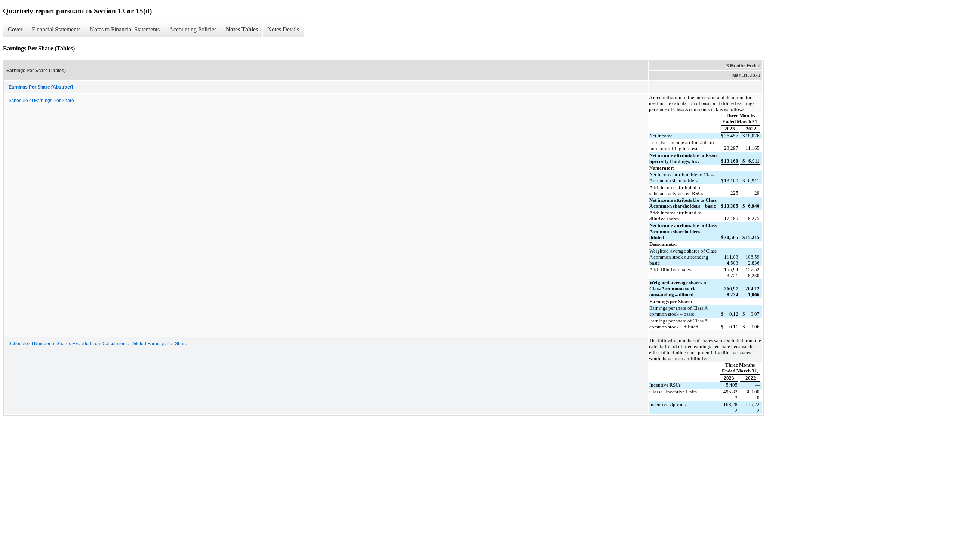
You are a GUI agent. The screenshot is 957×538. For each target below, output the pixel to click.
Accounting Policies (192, 29)
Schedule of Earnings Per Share (41, 100)
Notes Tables (242, 29)
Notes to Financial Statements (125, 29)
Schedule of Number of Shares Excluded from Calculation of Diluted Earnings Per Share (98, 343)
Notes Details (283, 29)
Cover (15, 29)
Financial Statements (56, 29)
